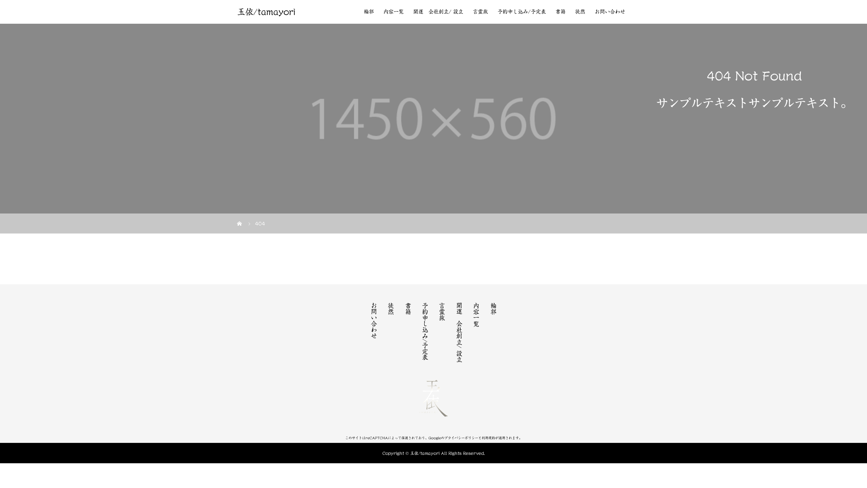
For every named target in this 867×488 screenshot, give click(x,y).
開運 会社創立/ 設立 (438, 11)
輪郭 (369, 11)
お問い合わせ (610, 11)
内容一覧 (393, 11)
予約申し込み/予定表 (522, 11)
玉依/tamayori (266, 12)
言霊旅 (480, 11)
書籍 (560, 11)
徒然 (580, 11)
